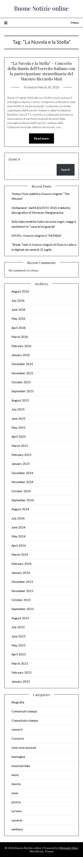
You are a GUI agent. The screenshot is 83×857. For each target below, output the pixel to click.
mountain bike (20, 766)
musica (16, 784)
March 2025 (19, 445)
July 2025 (18, 409)
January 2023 (20, 681)
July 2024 (18, 518)
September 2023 (22, 609)
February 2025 (21, 454)
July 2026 (18, 300)
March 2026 (19, 337)
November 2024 (22, 482)
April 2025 (18, 436)
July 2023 (18, 627)
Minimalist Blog (68, 848)
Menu (75, 22)
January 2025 (20, 463)
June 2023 (18, 636)
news (14, 793)
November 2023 (22, 591)
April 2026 (18, 328)
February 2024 (21, 563)
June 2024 (18, 527)
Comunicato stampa (24, 720)
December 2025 (22, 364)
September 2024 (22, 500)
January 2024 (20, 572)
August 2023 (20, 618)
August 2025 (20, 400)
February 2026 (21, 346)
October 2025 (21, 382)
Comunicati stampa (24, 711)
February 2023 (21, 672)
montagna (18, 756)
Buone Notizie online (41, 8)
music (15, 775)
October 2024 (21, 491)
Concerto (17, 738)
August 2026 (20, 291)
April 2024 (18, 545)
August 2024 (20, 509)
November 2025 (22, 373)
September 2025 (22, 391)
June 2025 (18, 418)
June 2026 (18, 309)
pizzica (16, 802)
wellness (17, 829)
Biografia (17, 702)
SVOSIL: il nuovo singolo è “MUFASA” (36, 235)
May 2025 (18, 427)
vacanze (16, 820)
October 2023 (21, 600)
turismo (16, 811)
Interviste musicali (23, 747)
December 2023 (22, 581)
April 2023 (18, 654)
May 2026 (18, 318)
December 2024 (22, 473)
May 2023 (18, 645)
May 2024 (18, 536)
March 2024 (19, 554)
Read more (41, 138)
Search (14, 159)
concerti (17, 729)
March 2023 (19, 663)
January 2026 (20, 355)
